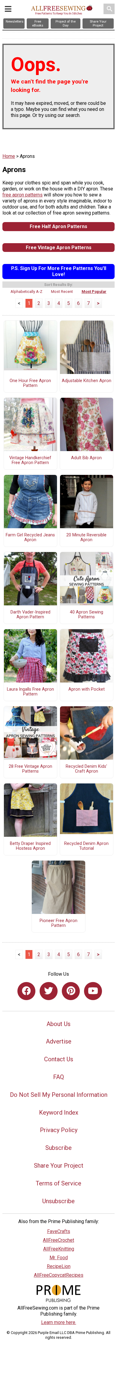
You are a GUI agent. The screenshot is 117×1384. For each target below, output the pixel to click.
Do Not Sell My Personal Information (58, 1094)
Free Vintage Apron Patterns (59, 247)
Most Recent (62, 291)
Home (8, 156)
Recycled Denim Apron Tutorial (86, 846)
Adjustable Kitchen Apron (86, 380)
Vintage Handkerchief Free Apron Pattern (30, 460)
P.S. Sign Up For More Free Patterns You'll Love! (58, 271)
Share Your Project (58, 1165)
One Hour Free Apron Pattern (30, 383)
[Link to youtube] (93, 991)
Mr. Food (59, 1257)
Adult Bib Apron (86, 458)
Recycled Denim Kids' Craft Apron (86, 769)
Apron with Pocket (86, 689)
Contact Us (58, 1059)
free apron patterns (22, 195)
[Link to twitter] (49, 991)
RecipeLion (58, 1266)
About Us (58, 1024)
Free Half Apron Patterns (58, 226)
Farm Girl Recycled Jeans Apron (30, 537)
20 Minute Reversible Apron (86, 537)
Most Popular (94, 291)
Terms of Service (58, 1183)
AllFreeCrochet (58, 1240)
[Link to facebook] (26, 991)
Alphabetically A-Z (26, 291)
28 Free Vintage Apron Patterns (30, 769)
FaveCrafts (58, 1231)
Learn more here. (58, 1322)
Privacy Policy (58, 1130)
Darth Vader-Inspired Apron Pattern (30, 615)
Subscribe (58, 1147)
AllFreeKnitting (58, 1249)
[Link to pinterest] (71, 991)
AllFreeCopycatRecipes (58, 1275)
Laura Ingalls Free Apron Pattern (30, 692)
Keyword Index (58, 1112)
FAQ (58, 1077)
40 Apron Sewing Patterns (86, 615)
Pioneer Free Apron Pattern (58, 923)
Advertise (58, 1041)
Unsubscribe (58, 1201)
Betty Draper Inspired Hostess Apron (30, 846)
